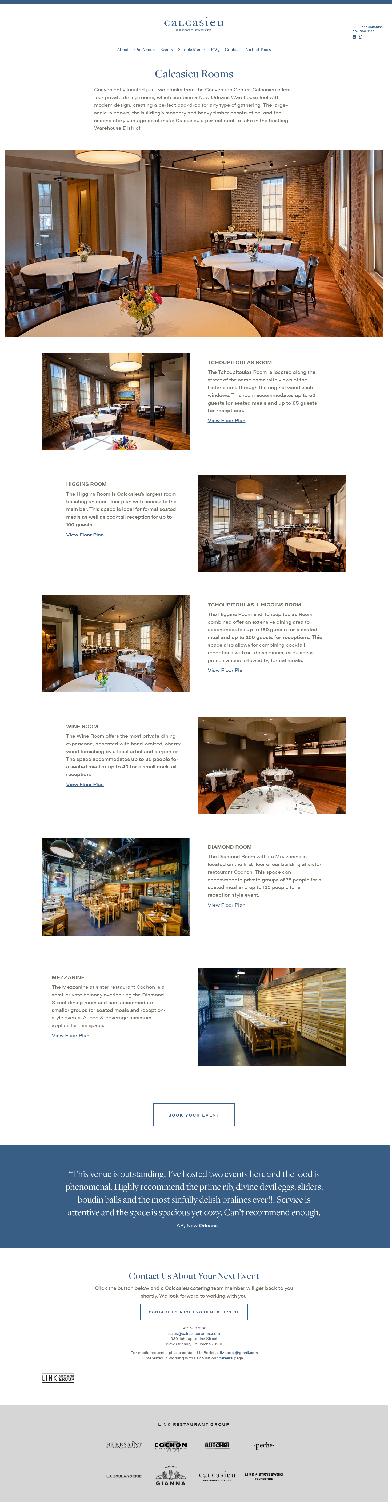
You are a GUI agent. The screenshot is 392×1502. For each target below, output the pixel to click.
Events (166, 49)
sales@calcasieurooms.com (194, 1333)
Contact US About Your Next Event (194, 1312)
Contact (232, 49)
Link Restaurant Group (194, 1424)
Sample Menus (192, 49)
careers (226, 1357)
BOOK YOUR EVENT (194, 1115)
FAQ (215, 49)
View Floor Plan (227, 420)
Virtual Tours (258, 49)
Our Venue (144, 49)
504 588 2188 (364, 31)
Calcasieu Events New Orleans (194, 24)
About (123, 49)
